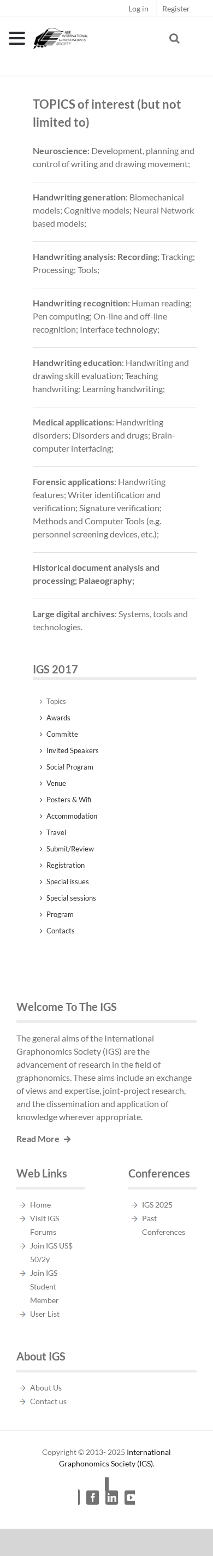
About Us (46, 1387)
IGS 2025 (157, 1204)
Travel (56, 832)
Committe (62, 734)
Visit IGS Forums (44, 1225)
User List (45, 1313)
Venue (56, 783)
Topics (56, 701)
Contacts (60, 930)
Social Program (69, 766)
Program (60, 914)
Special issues (67, 881)
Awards (58, 717)
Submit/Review (70, 848)
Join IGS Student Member (44, 1286)
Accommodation (71, 816)
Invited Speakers (72, 750)
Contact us (48, 1401)
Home (40, 1204)
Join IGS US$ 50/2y (51, 1252)
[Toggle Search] (174, 38)
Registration (65, 865)
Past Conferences (163, 1225)
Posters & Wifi (68, 799)
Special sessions (71, 898)
